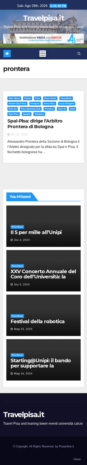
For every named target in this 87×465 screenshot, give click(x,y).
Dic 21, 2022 (19, 134)
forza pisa (49, 103)
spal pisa (14, 114)
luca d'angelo (66, 103)
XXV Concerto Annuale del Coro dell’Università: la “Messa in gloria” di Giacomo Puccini (43, 279)
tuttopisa (39, 114)
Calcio (27, 98)
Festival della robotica (37, 321)
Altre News (14, 98)
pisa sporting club (30, 109)
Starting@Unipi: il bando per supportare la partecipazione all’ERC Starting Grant (41, 368)
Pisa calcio (50, 98)
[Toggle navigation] (43, 53)
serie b (62, 109)
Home (77, 459)
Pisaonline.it (66, 446)
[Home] (7, 53)
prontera (49, 109)
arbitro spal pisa (17, 103)
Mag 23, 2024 (23, 329)
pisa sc (13, 109)
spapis (26, 114)
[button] (79, 53)
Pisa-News (66, 98)
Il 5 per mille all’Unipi (36, 232)
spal (72, 109)
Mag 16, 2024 (23, 373)
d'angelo (35, 103)
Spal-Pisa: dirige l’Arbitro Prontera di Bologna (34, 123)
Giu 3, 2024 (22, 239)
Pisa (37, 98)
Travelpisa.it (43, 18)
